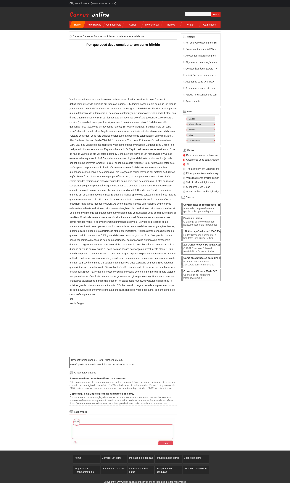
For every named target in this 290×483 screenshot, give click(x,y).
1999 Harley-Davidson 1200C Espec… (205, 231)
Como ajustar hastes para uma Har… (204, 258)
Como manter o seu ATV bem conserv (201, 49)
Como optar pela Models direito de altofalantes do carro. (102, 394)
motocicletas (152, 24)
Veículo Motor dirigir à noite (201, 182)
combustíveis (113, 24)
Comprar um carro (111, 458)
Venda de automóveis (195, 468)
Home (77, 24)
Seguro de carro (192, 458)
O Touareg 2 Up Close (198, 187)
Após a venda (193, 101)
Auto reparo (94, 24)
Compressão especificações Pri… (202, 205)
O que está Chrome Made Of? (200, 271)
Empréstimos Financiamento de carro (84, 472)
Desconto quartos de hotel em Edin (205, 155)
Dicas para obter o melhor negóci (204, 173)
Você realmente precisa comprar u (204, 178)
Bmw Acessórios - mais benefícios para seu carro (98, 378)
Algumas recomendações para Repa (201, 62)
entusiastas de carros (167, 458)
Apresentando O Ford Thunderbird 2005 (101, 360)
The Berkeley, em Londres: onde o (205, 169)
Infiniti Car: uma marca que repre (201, 75)
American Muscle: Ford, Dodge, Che (205, 191)
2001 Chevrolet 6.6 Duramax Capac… (204, 244)
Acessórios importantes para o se (201, 55)
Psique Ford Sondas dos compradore (201, 94)
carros (132, 24)
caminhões (209, 24)
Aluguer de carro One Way (199, 81)
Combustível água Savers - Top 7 (201, 68)
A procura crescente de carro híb (201, 88)
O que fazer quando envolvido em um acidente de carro (105, 364)
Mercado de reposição (141, 458)
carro (76, 36)
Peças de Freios (192, 218)
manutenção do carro (113, 468)
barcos (171, 24)
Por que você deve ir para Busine (201, 42)
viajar (190, 24)
